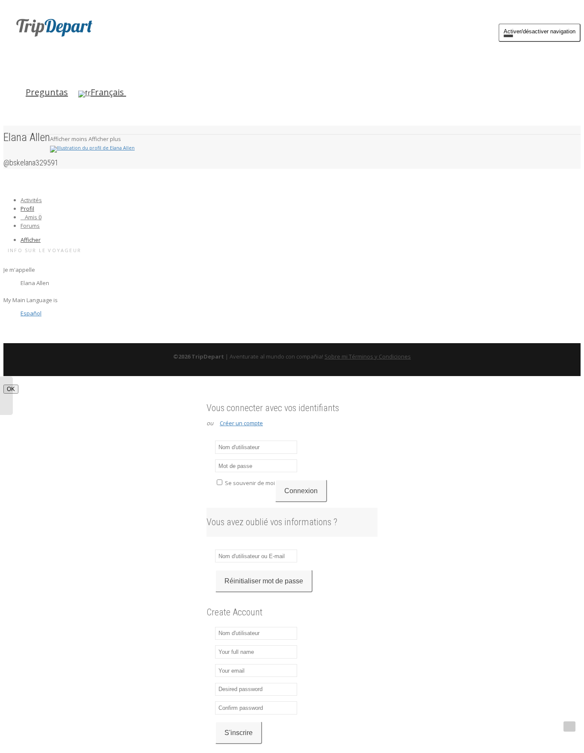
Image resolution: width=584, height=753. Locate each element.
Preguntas (47, 92)
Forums (30, 225)
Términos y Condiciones (380, 356)
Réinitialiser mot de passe (263, 581)
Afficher (31, 240)
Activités (31, 200)
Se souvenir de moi (249, 483)
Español (31, 313)
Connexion (301, 490)
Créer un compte (241, 423)
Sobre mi (336, 356)
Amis (33, 217)
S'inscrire (238, 732)
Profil (27, 208)
